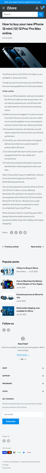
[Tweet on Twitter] (20, 232)
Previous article (12, 246)
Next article (36, 246)
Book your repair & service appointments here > (23, 2)
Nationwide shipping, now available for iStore (28, 309)
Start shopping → (30, 354)
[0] (41, 8)
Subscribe (10, 421)
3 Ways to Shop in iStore (27, 268)
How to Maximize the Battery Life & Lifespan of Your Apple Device (29, 283)
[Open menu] (3, 8)
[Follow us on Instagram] (8, 330)
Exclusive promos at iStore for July (30, 296)
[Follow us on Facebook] (4, 330)
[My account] (37, 8)
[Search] (41, 14)
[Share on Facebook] (11, 232)
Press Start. (6, 468)
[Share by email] (25, 232)
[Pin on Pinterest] (16, 232)
